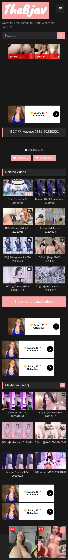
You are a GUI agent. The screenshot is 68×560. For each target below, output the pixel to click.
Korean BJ (22, 157)
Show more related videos (34, 301)
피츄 (40, 149)
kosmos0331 (46, 157)
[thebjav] (28, 11)
